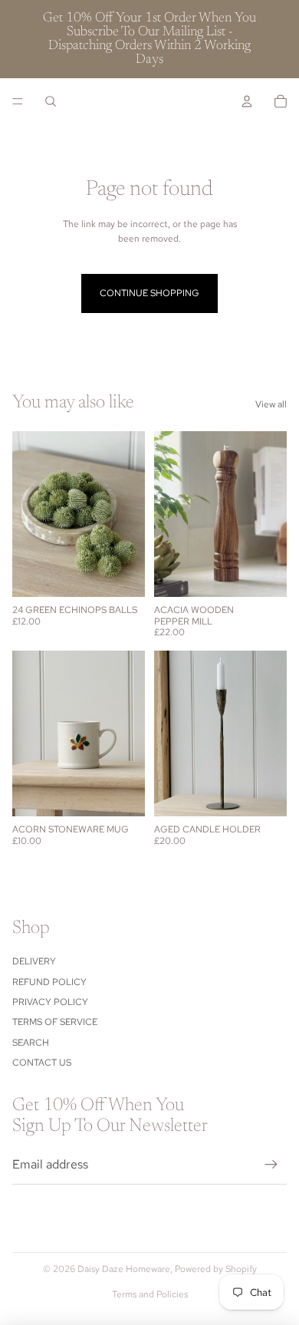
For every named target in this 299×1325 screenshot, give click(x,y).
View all (271, 404)
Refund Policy (49, 982)
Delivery (34, 961)
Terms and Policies (150, 1294)
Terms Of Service (54, 1022)
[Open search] (50, 101)
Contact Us (41, 1062)
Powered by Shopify (216, 1269)
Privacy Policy (50, 1002)
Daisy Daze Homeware (123, 1269)
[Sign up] (271, 1164)
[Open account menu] (247, 101)
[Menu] (17, 101)
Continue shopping (149, 293)
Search (30, 1043)
